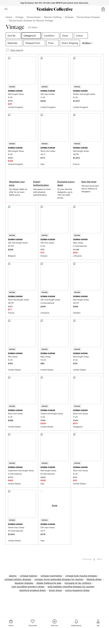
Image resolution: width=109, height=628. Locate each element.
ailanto (13, 576)
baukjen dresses (24, 583)
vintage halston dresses (17, 579)
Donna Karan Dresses (88, 17)
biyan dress (55, 590)
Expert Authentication (41, 183)
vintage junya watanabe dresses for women (58, 579)
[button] (103, 9)
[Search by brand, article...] (6, 9)
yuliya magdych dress (77, 590)
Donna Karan (34, 17)
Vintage (19, 17)
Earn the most (88, 181)
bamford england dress (33, 590)
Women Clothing (53, 17)
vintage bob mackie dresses (81, 576)
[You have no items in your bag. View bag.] (103, 9)
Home (9, 17)
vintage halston (28, 576)
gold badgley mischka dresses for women (71, 586)
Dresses (69, 17)
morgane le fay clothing (77, 583)
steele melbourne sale (48, 583)
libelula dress (94, 579)
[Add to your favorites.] (34, 91)
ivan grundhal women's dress (27, 586)
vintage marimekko (51, 576)
